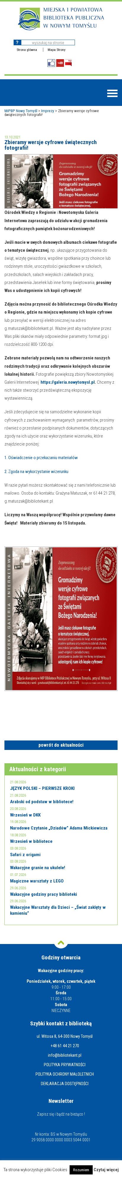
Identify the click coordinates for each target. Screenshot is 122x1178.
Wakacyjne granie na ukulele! (37, 867)
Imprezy (47, 110)
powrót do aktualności (61, 745)
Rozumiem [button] (81, 1170)
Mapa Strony (56, 50)
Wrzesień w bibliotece (31, 841)
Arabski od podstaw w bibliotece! (41, 801)
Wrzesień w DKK (25, 815)
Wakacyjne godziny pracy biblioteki (43, 894)
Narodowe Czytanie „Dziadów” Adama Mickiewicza (58, 828)
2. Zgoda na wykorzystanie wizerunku (36, 471)
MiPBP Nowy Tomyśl (20, 110)
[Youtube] (60, 63)
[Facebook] (51, 63)
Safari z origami (25, 854)
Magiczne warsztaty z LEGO (37, 881)
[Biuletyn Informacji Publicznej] (68, 63)
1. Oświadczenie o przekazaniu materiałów (41, 457)
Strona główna (27, 50)
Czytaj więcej (106, 1170)
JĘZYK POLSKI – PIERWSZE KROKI (42, 788)
